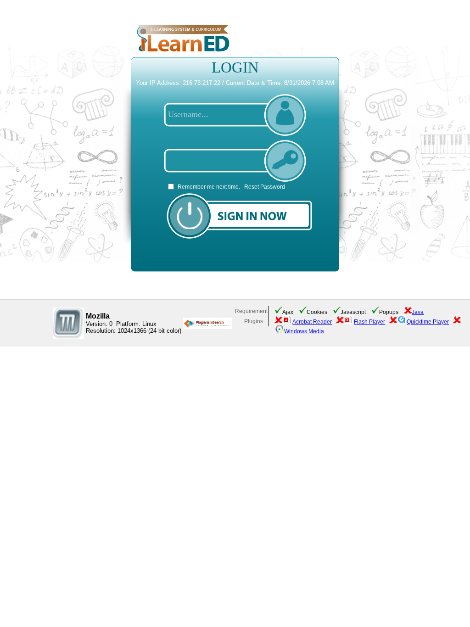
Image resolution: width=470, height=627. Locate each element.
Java (418, 312)
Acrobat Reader (312, 322)
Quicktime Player (428, 322)
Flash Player (369, 322)
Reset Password (264, 187)
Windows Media (304, 331)
